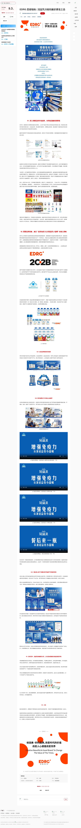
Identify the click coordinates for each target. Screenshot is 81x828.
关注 (43, 13)
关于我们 (2, 813)
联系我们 (7, 813)
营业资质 (18, 813)
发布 (66, 799)
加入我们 (12, 813)
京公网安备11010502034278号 (23, 822)
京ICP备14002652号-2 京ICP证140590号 (8, 822)
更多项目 (8, 26)
